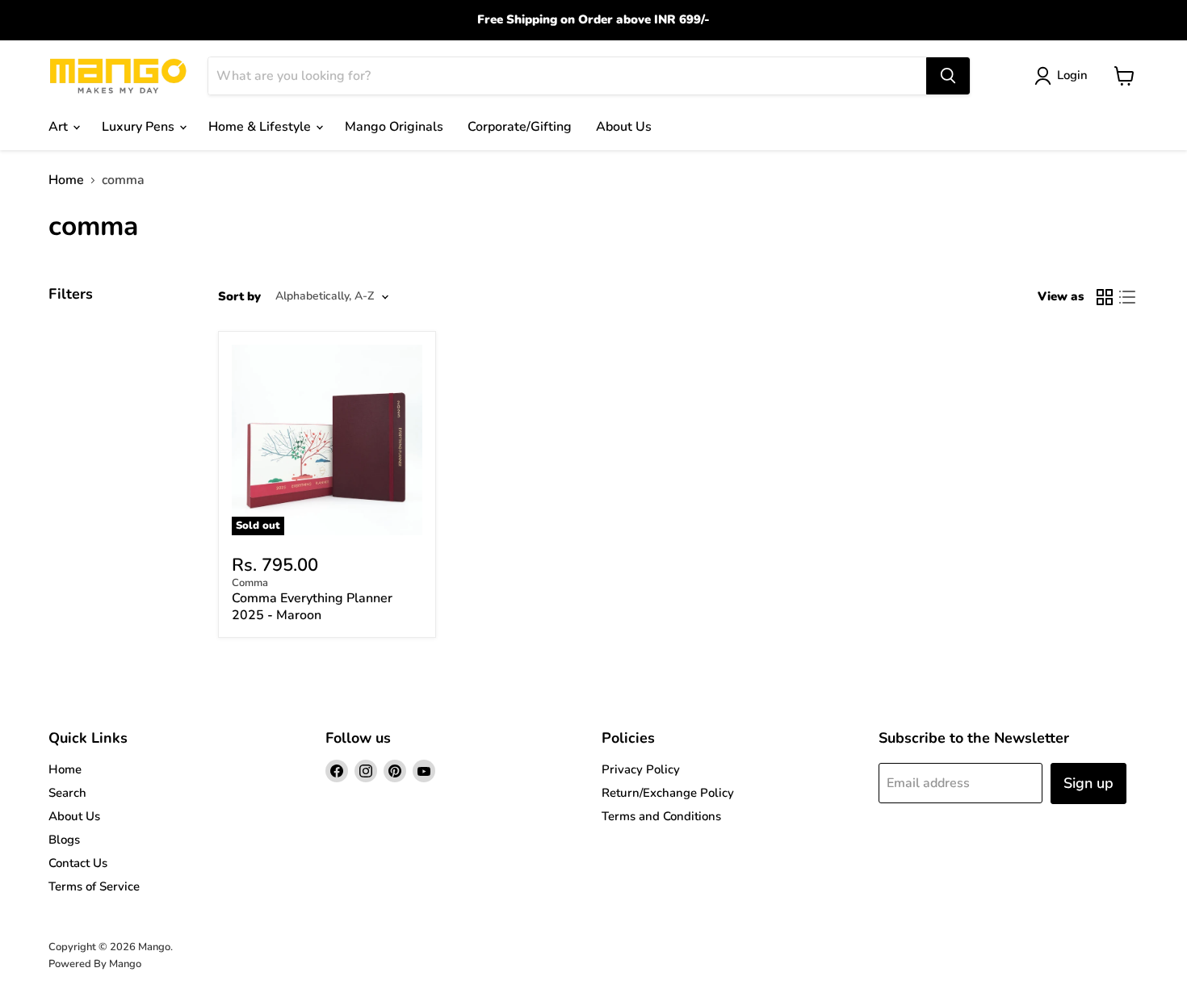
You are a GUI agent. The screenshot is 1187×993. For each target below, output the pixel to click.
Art (59, 127)
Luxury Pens (140, 127)
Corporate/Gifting (520, 127)
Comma (250, 583)
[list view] (1127, 297)
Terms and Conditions (661, 816)
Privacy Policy (641, 769)
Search (67, 793)
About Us (624, 127)
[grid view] (1104, 297)
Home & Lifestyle (261, 127)
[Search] (948, 75)
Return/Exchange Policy (668, 793)
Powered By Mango (94, 964)
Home (66, 180)
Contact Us (77, 863)
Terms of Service (94, 886)
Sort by (239, 297)
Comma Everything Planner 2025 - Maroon (312, 606)
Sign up (1088, 783)
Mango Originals (394, 127)
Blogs (64, 840)
